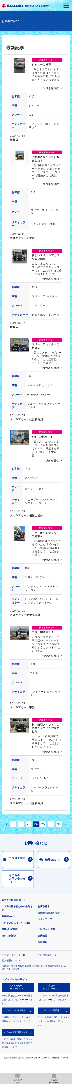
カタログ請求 (9, 935)
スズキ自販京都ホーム (14, 900)
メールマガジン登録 (16, 1010)
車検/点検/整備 (9, 929)
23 (29, 824)
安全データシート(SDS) (14, 955)
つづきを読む (51, 88)
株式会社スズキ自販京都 (37, 5)
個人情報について (11, 960)
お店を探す (44, 906)
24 (36, 824)
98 (59, 824)
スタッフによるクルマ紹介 (16, 922)
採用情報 (42, 942)
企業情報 (42, 935)
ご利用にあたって (47, 955)
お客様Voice (8, 916)
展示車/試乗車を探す (49, 912)
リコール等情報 (51, 1010)
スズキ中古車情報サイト (15, 1032)
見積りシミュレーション (52, 987)
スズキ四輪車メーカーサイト (15, 987)
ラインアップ (45, 919)
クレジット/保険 (46, 929)
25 (43, 824)
